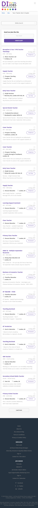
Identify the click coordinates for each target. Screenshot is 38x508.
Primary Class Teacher (10, 235)
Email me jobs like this (11, 32)
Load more (19, 410)
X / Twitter (20, 486)
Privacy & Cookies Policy (19, 437)
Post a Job (19, 445)
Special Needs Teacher (10, 108)
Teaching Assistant (9, 309)
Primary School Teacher (10, 393)
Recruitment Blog (19, 432)
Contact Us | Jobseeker (19, 478)
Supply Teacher (8, 71)
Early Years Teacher (9, 91)
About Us (19, 429)
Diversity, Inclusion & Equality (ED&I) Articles (19, 451)
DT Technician (7, 326)
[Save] (34, 50)
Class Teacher (7, 220)
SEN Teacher (7, 356)
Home (3, 13)
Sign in (19, 453)
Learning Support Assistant (11, 203)
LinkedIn (20, 489)
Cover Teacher (7, 127)
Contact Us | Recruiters (19, 456)
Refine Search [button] (19, 23)
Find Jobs (19, 464)
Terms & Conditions (19, 434)
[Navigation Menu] (35, 3)
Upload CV (19, 467)
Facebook (20, 483)
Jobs (8, 13)
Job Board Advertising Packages (19, 448)
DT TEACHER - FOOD (9, 292)
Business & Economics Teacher (13, 272)
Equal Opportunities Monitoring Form (19, 472)
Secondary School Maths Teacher (13, 376)
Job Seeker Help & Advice (19, 470)
